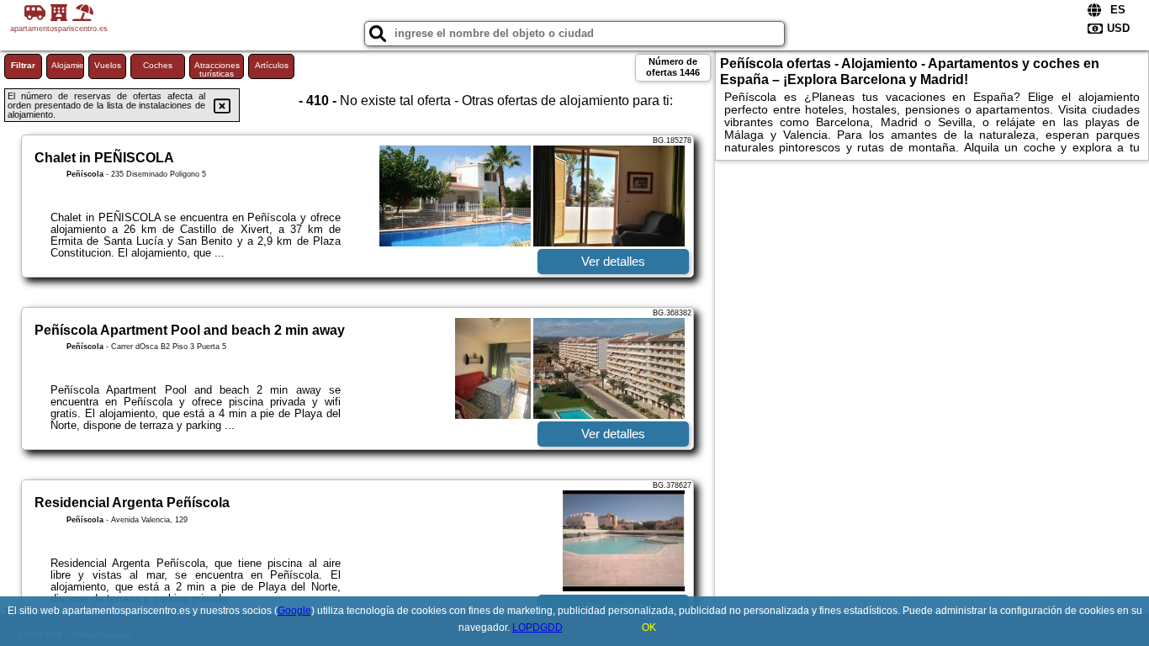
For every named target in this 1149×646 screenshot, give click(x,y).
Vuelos (107, 65)
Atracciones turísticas (217, 69)
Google (294, 611)
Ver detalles (613, 261)
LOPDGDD (537, 627)
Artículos (272, 65)
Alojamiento (67, 65)
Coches (157, 65)
